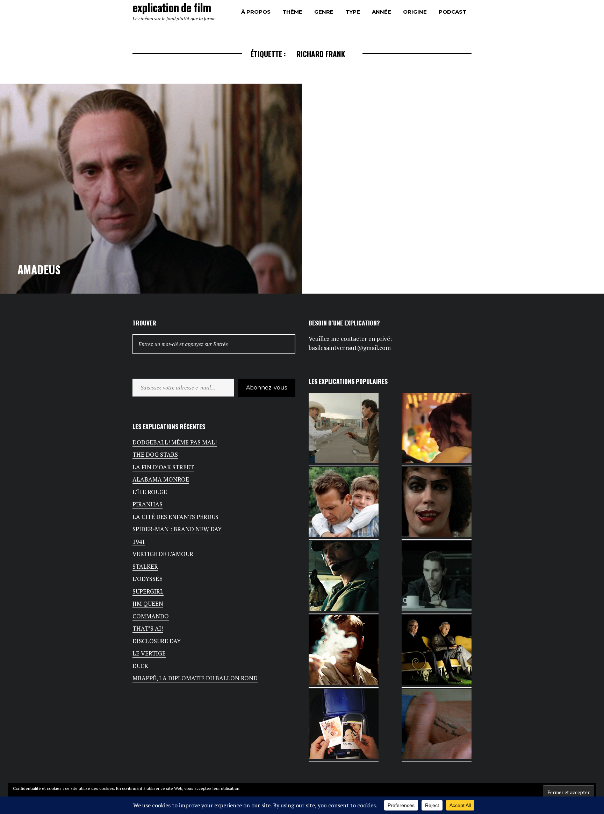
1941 (138, 542)
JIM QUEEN (147, 603)
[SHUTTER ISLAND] (344, 651)
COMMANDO (150, 616)
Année (381, 11)
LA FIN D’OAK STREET (163, 467)
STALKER (145, 566)
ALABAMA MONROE (160, 479)
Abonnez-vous (266, 387)
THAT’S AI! (147, 628)
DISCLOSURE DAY (156, 641)
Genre (323, 11)
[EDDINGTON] (344, 429)
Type (352, 11)
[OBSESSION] (344, 725)
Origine (415, 11)
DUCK (140, 666)
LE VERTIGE (149, 653)
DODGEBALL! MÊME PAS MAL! (174, 442)
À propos (256, 11)
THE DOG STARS (155, 454)
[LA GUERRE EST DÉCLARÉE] (437, 429)
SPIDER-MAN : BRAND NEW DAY (177, 529)
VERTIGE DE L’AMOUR (162, 554)
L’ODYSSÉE (147, 579)
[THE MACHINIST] (437, 577)
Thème (292, 11)
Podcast (452, 11)
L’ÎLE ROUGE (149, 492)
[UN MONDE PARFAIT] (344, 503)
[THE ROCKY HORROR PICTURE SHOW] (437, 503)
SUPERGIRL (148, 591)
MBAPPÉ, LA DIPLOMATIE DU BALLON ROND (195, 678)
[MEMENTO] (437, 725)
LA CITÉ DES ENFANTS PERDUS (175, 517)
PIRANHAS (147, 504)
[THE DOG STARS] (344, 577)
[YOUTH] (437, 651)
